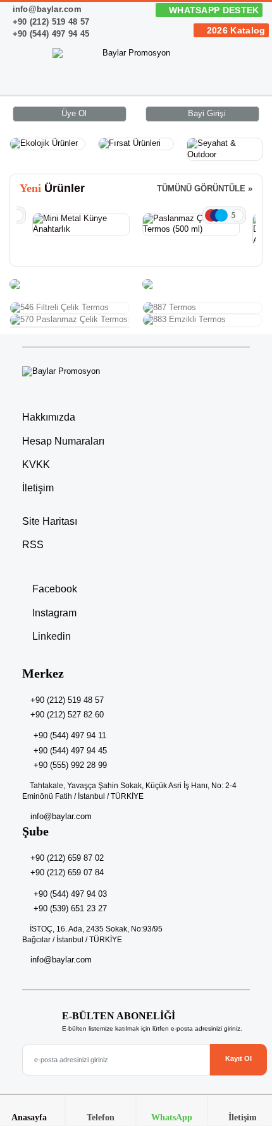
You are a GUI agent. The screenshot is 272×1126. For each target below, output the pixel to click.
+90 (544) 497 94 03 (70, 894)
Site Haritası (49, 521)
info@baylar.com (45, 9)
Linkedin (50, 636)
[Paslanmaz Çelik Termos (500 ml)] (191, 224)
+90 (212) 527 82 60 (67, 714)
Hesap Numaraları (63, 441)
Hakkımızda (48, 417)
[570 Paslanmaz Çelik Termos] (69, 320)
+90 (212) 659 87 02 (67, 858)
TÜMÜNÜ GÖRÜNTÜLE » (204, 188)
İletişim (38, 487)
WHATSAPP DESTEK (212, 10)
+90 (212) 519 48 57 (49, 22)
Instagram (53, 613)
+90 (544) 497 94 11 (70, 735)
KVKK (36, 464)
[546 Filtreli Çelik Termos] (69, 308)
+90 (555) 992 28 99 (70, 765)
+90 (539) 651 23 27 (70, 908)
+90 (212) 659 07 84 (67, 872)
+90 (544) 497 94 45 (49, 34)
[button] (247, 73)
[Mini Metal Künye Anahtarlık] (81, 224)
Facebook (53, 589)
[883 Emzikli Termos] (202, 320)
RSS (33, 544)
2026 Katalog (234, 30)
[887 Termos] (202, 308)
